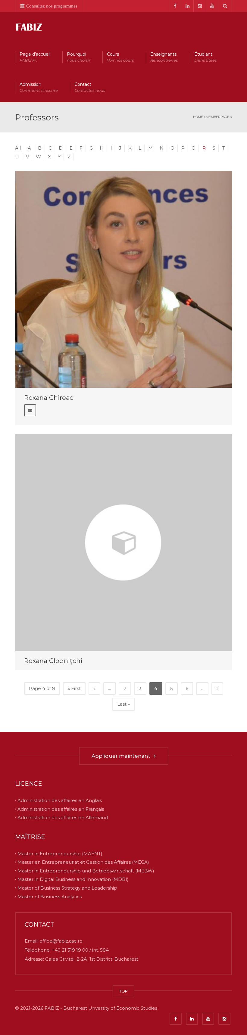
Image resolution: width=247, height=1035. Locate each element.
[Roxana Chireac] (123, 279)
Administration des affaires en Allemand (62, 817)
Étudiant (205, 57)
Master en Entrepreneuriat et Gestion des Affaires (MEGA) (83, 862)
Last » (123, 704)
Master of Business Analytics (49, 896)
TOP (123, 991)
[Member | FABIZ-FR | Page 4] (28, 27)
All (18, 148)
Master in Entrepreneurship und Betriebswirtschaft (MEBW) (85, 870)
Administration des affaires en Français (60, 809)
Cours (120, 57)
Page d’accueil (35, 57)
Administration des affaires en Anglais (59, 800)
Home (198, 117)
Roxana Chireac (48, 397)
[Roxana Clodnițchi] (123, 542)
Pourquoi (78, 57)
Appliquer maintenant (122, 756)
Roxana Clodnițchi (53, 660)
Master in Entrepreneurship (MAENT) (59, 853)
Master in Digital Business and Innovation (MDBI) (73, 879)
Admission (39, 87)
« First (74, 688)
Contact (89, 87)
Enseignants (164, 57)
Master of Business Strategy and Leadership (67, 888)
